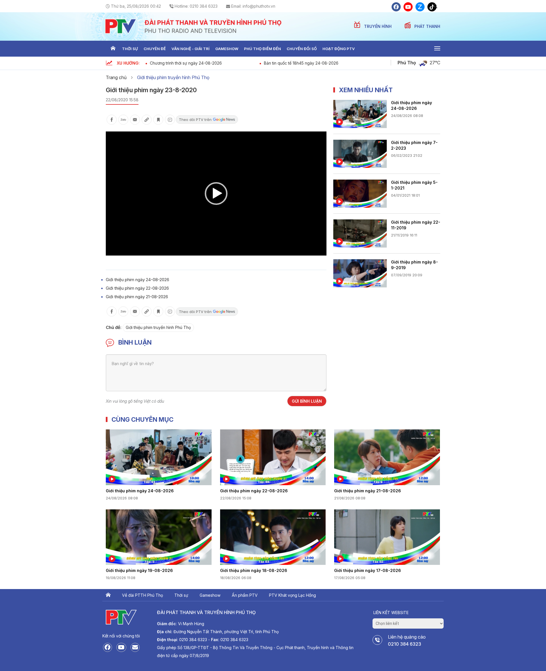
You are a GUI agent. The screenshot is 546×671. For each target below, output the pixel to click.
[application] (216, 193)
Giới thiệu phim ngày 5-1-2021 (414, 185)
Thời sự (130, 48)
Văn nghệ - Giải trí (190, 48)
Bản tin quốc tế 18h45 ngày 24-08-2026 (301, 63)
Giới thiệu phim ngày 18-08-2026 (253, 570)
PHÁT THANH (427, 26)
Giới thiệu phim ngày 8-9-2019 (414, 265)
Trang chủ (113, 49)
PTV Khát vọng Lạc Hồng (292, 595)
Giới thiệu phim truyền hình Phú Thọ (173, 77)
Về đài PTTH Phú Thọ (142, 595)
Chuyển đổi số (302, 48)
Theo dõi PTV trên (195, 119)
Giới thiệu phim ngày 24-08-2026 (137, 279)
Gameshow (226, 48)
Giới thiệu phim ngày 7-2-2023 (414, 145)
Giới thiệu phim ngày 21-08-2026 (137, 296)
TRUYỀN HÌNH (378, 26)
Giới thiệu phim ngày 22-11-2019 (415, 225)
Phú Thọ (407, 62)
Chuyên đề (155, 48)
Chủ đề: (113, 327)
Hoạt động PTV (338, 48)
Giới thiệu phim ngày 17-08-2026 (367, 570)
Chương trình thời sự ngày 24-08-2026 (186, 63)
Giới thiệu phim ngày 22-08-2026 (137, 288)
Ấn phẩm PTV (245, 595)
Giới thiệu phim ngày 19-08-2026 (139, 570)
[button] (216, 193)
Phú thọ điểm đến (262, 48)
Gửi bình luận (307, 401)
